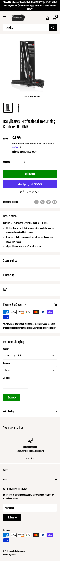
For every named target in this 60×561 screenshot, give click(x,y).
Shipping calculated (20, 151)
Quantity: (6, 161)
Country (6, 348)
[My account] (47, 18)
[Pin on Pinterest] (42, 202)
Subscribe (12, 517)
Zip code (6, 378)
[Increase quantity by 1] (32, 162)
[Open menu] (4, 17)
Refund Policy (8, 411)
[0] (54, 18)
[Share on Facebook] (36, 202)
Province (6, 363)
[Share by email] (54, 202)
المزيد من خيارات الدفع (30, 191)
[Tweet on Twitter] (48, 202)
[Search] (53, 27)
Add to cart (30, 173)
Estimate (12, 397)
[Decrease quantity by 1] (15, 162)
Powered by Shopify (9, 554)
